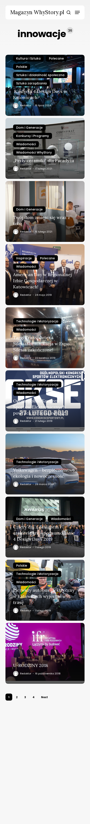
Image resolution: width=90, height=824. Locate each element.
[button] (77, 12)
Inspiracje (24, 258)
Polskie (21, 67)
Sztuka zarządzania (31, 83)
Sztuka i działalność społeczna (40, 75)
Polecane (56, 58)
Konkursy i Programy (32, 136)
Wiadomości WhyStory (34, 152)
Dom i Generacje (29, 127)
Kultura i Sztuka (28, 58)
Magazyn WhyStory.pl (37, 12)
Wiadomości (26, 144)
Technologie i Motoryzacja (37, 321)
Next (44, 697)
